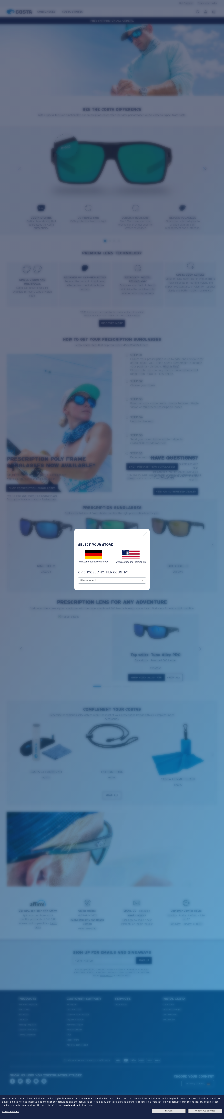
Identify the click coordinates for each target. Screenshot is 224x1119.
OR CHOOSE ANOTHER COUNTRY (103, 572)
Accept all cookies (205, 1111)
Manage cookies (10, 1112)
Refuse (169, 1111)
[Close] (145, 533)
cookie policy (70, 1105)
